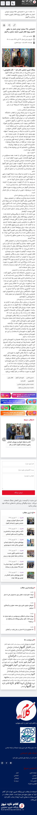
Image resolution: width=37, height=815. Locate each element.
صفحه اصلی (33, 773)
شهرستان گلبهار (20, 378)
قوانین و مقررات (32, 784)
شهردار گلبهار (10, 662)
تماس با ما (33, 781)
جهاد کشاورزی (12, 653)
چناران (28, 683)
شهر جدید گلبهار (20, 662)
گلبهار (28, 686)
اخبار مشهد (10, 644)
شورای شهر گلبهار (16, 668)
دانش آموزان (24, 659)
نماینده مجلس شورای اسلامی (25, 384)
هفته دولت (17, 680)
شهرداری (4, 662)
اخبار (17, 773)
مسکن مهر (12, 677)
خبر (26, 11)
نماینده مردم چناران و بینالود (26, 388)
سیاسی (34, 775)
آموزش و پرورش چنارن (19, 644)
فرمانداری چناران (25, 674)
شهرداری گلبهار (19, 665)
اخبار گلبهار (25, 647)
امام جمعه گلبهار (27, 653)
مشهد (6, 677)
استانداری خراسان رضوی (20, 650)
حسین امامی (30, 378)
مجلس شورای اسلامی (20, 677)
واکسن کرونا (10, 680)
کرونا (22, 683)
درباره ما (16, 781)
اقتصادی (34, 778)
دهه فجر (19, 659)
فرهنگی (16, 778)
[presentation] (33, 439)
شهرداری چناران (30, 665)
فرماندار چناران (19, 671)
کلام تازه (23, 381)
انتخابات (19, 653)
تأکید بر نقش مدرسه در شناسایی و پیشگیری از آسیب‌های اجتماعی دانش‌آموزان (13, 534)
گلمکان (23, 687)
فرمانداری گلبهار (15, 674)
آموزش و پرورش (29, 644)
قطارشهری (31, 381)
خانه (30, 11)
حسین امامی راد (21, 656)
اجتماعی (16, 775)
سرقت (14, 659)
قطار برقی (10, 378)
